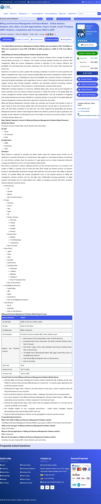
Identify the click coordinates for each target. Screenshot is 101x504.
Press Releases (51, 14)
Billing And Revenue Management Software (87, 19)
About (3, 465)
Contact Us (72, 14)
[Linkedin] (100, 2)
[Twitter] (97, 2)
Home (6, 14)
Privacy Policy (26, 465)
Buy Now (88, 73)
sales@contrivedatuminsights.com (39, 2)
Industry (49, 19)
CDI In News (5, 483)
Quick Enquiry (88, 2)
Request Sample (88, 45)
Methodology (5, 475)
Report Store (5, 472)
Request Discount (87, 89)
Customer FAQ (25, 472)
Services (13, 14)
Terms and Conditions (28, 468)
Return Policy (25, 479)
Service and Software (63, 19)
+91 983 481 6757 (7, 2)
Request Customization (88, 84)
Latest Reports (37, 14)
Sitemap (3, 479)
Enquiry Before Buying (88, 95)
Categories (23, 14)
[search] (99, 13)
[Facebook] (95, 2)
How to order (25, 475)
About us (62, 14)
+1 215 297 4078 (21, 2)
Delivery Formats (26, 483)
